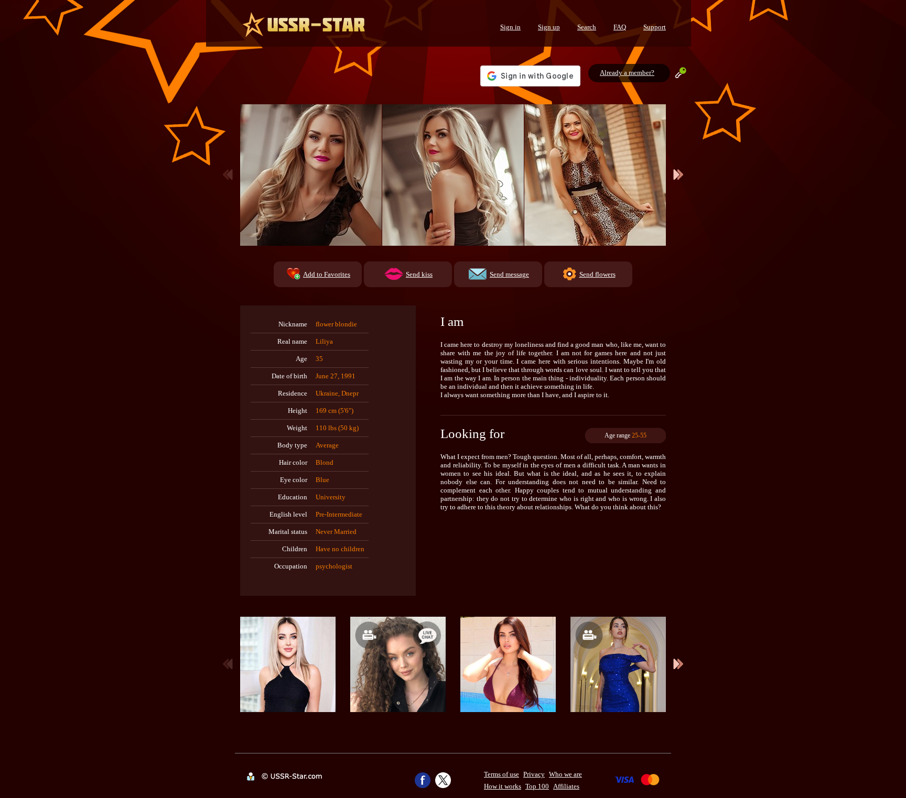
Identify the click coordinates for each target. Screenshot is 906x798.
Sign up (549, 27)
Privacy (534, 774)
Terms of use (501, 774)
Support (654, 27)
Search (586, 27)
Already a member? (627, 72)
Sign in (510, 27)
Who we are (565, 774)
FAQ (619, 27)
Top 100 (537, 786)
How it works (502, 786)
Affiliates (566, 786)
